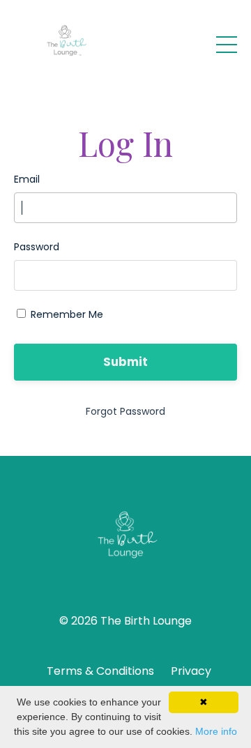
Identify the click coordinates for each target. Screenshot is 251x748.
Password (36, 247)
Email (27, 179)
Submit (126, 361)
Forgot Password (125, 411)
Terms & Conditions (100, 671)
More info (216, 731)
